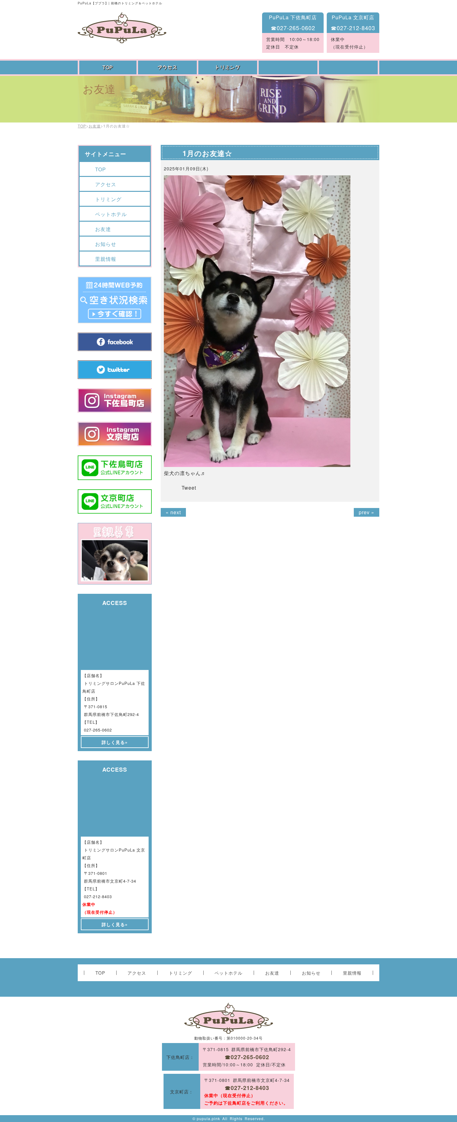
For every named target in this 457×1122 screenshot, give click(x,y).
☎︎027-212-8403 (353, 28)
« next (173, 512)
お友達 (349, 67)
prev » (366, 512)
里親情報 (105, 258)
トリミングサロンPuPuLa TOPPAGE (122, 27)
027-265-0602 (98, 730)
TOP (108, 67)
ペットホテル (289, 67)
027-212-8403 (98, 896)
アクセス (168, 67)
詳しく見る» (115, 742)
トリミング (228, 67)
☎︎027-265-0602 (293, 28)
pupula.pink (208, 1118)
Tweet (189, 487)
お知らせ (105, 243)
